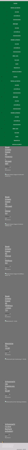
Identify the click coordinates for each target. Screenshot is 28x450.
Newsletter (17, 67)
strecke (17, 11)
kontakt (17, 60)
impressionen (17, 19)
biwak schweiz (15, 40)
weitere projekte (16, 71)
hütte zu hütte (15, 7)
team (16, 64)
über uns (15, 56)
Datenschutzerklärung (7, 446)
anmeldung (17, 15)
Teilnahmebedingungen (8, 445)
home (15, 3)
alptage (15, 24)
